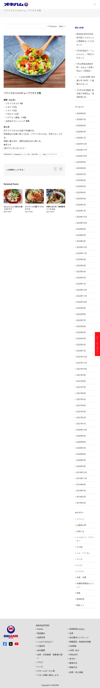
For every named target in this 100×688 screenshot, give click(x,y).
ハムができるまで (45, 641)
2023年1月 (81, 283)
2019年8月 (81, 484)
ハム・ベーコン (83, 553)
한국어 (72, 658)
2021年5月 (81, 399)
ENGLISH (73, 654)
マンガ (79, 559)
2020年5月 (81, 460)
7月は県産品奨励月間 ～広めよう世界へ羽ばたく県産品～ (85, 67)
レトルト (80, 571)
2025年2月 (81, 204)
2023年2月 (81, 277)
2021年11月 (81, 362)
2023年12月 (81, 247)
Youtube (16, 644)
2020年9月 (81, 435)
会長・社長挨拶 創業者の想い (50, 656)
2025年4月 (81, 192)
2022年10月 (81, 302)
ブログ (40, 662)
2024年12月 (81, 216)
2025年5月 (81, 186)
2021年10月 (81, 369)
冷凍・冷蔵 (30, 154)
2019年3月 (81, 496)
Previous (53, 26)
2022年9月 (81, 308)
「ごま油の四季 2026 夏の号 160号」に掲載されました (85, 80)
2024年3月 (81, 241)
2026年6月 (81, 125)
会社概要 (41, 650)
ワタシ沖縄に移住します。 (49, 675)
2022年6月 (81, 326)
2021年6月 (81, 393)
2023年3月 (81, 271)
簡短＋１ (38, 154)
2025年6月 (81, 180)
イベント (80, 519)
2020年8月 (81, 442)
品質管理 (41, 637)
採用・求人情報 (76, 672)
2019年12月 (81, 472)
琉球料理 (80, 599)
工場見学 (41, 646)
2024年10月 (81, 223)
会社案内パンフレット (79, 637)
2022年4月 (81, 338)
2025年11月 (81, 149)
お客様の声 (81, 525)
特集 (78, 593)
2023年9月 (81, 259)
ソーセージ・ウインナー (85, 539)
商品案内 (41, 633)
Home (40, 629)
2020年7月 (81, 448)
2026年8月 (81, 113)
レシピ (24, 154)
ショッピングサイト (97, 344)
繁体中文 (73, 663)
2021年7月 (81, 387)
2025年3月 (81, 198)
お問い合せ (74, 650)
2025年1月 (81, 210)
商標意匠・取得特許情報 (80, 641)
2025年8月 (81, 168)
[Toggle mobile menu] (95, 4)
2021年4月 (81, 405)
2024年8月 (81, 229)
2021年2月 (81, 417)
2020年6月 (81, 454)
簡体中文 (73, 667)
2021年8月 (81, 381)
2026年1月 (81, 137)
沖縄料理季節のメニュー (85, 585)
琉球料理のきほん (77, 629)
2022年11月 (81, 296)
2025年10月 (81, 156)
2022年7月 (81, 320)
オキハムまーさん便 (46, 670)
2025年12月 (81, 143)
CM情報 (72, 646)
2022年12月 (81, 289)
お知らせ (80, 531)
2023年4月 (81, 265)
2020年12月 (81, 429)
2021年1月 (81, 423)
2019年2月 (81, 502)
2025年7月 (81, 174)
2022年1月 (81, 350)
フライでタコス (52, 154)
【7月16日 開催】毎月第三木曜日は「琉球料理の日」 (85, 93)
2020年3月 (81, 466)
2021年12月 (81, 356)
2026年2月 (81, 131)
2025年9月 (81, 162)
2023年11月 (81, 253)
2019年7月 (81, 490)
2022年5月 (81, 332)
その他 (79, 547)
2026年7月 (81, 119)
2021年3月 (81, 411)
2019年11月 (81, 478)
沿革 (71, 633)
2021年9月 (81, 375)
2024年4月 (81, 235)
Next (61, 26)
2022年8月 (81, 314)
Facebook (5, 644)
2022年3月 (81, 344)
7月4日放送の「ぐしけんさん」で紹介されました (85, 54)
